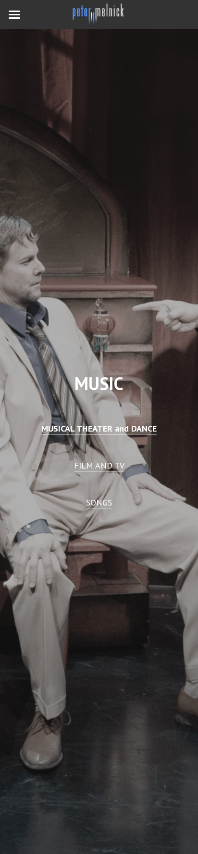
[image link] (99, 14)
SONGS (99, 502)
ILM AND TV (101, 465)
